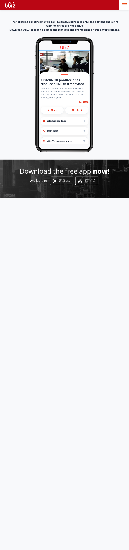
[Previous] (43, 63)
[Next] (86, 63)
